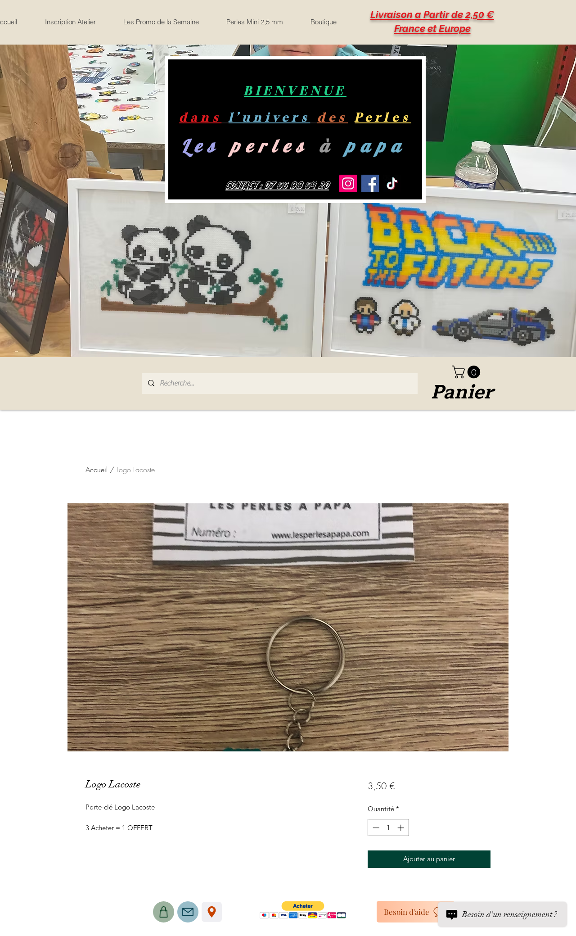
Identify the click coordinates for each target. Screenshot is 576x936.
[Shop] (163, 911)
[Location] (212, 912)
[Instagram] (348, 183)
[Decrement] (375, 827)
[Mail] (187, 911)
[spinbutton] (388, 827)
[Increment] (402, 827)
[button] (467, 372)
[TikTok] (392, 183)
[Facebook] (370, 183)
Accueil (97, 470)
